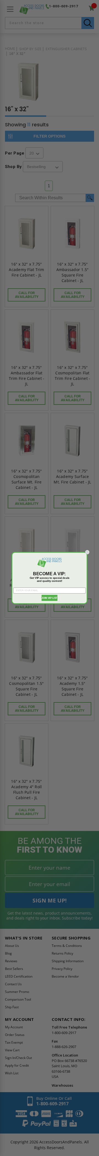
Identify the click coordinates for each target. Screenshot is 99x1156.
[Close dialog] (87, 552)
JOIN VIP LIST (49, 597)
